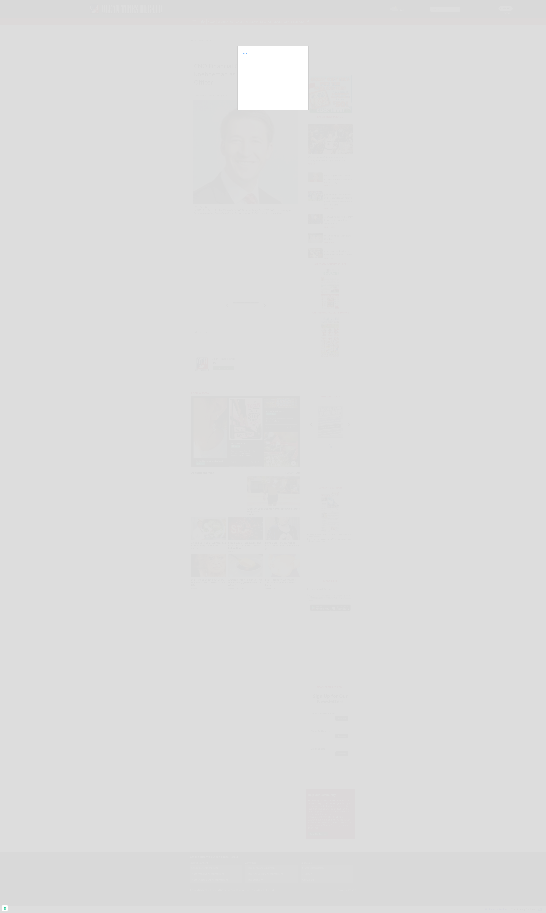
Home (244, 53)
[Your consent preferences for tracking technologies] (5, 908)
